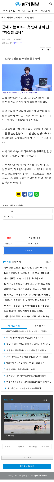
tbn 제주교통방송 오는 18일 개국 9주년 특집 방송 (27, 284)
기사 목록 (27, 458)
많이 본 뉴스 (40, 326)
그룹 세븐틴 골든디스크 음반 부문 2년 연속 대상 (27, 316)
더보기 (48, 262)
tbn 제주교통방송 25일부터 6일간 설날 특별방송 (26, 305)
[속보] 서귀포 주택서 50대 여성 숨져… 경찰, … (22, 17)
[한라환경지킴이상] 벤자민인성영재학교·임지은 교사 (28, 382)
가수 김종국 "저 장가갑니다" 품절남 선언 (23, 278)
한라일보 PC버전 (27, 466)
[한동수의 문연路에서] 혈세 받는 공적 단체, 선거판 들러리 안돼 (28, 350)
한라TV (21, 11)
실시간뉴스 (14, 325)
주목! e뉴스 (9, 11)
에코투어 (45, 447)
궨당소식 (45, 11)
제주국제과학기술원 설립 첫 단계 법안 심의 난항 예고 (28, 331)
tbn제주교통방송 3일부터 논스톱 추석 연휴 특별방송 (28, 273)
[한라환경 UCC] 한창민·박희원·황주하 (22, 388)
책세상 (21, 447)
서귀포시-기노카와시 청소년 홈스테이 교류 (24, 363)
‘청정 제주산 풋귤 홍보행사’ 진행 (19, 369)
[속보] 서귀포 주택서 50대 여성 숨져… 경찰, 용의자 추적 (28, 344)
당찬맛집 (33, 447)
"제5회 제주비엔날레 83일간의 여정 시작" (23, 337)
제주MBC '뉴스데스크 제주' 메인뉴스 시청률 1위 (27, 289)
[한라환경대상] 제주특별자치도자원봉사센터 (25, 375)
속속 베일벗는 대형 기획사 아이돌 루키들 (23, 311)
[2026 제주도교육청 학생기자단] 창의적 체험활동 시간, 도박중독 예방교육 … (28, 356)
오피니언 (33, 11)
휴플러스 (8, 447)
